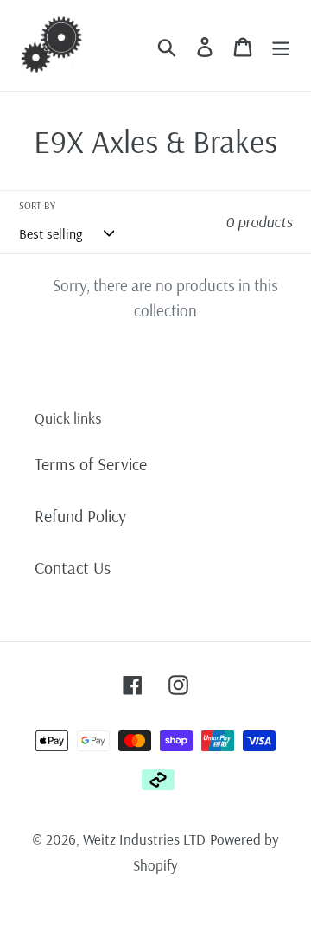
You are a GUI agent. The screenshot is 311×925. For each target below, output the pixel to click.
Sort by (37, 205)
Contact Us (73, 567)
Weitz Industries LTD (144, 839)
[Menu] (281, 45)
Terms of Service (91, 464)
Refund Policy (80, 515)
